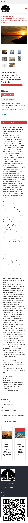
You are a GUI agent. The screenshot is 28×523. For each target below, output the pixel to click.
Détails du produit (8, 122)
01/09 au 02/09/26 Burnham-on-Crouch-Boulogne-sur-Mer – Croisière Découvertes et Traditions (7, 450)
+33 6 (7, 483)
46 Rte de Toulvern (9, 487)
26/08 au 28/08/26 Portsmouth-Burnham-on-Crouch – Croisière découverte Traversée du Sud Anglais (14, 20)
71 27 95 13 (11, 483)
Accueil (3, 495)
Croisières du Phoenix (7, 16)
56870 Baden (7, 489)
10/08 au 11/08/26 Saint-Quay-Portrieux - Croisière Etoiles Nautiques (20, 449)
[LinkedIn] (5, 114)
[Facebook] (2, 114)
